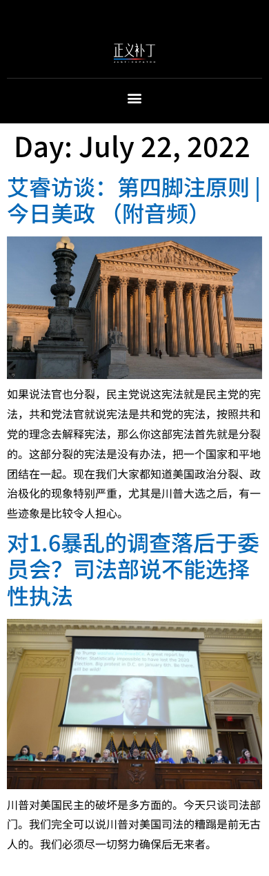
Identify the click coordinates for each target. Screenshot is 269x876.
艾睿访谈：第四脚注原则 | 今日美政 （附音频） (134, 199)
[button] (134, 98)
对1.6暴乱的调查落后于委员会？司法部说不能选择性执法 (133, 568)
